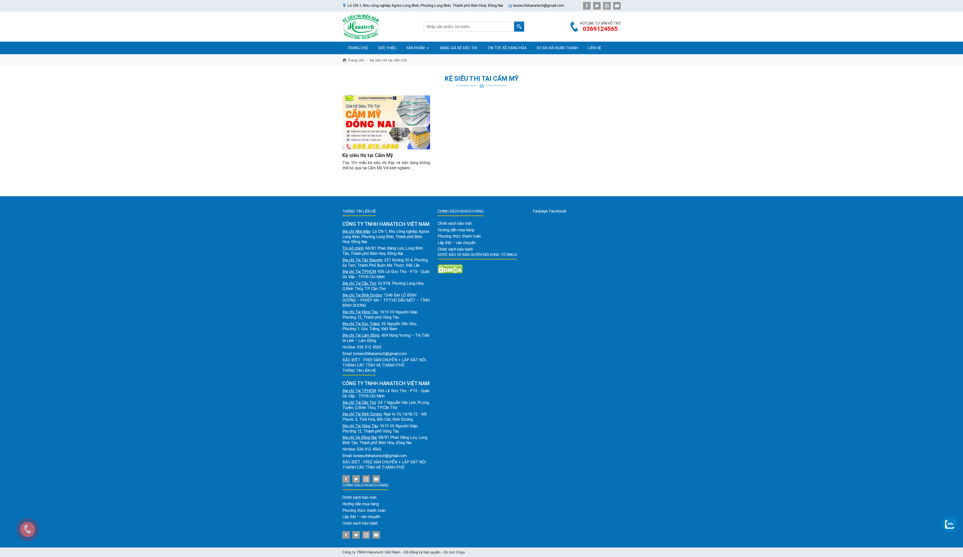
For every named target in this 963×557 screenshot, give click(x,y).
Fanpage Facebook (550, 211)
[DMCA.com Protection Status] (450, 268)
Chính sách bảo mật (359, 497)
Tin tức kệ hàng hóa (507, 48)
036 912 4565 (369, 347)
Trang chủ (357, 48)
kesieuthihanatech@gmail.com (380, 353)
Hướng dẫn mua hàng (360, 504)
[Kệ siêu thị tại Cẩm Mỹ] (386, 122)
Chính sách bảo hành (360, 523)
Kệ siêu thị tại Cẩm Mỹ (367, 155)
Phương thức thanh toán (363, 510)
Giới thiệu (387, 48)
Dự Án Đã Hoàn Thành (557, 48)
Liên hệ (594, 48)
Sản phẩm (415, 48)
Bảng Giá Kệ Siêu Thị (458, 48)
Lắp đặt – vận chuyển (361, 516)
